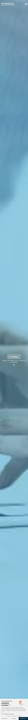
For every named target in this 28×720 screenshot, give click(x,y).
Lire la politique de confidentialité (7, 713)
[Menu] (26, 4)
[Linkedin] (14, 364)
